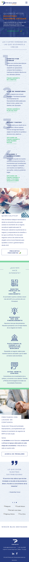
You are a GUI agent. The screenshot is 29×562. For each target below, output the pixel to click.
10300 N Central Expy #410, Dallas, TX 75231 (14, 549)
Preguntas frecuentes (14, 252)
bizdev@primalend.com (10, 547)
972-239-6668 (22, 547)
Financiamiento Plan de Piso (13, 109)
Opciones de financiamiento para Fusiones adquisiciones (13, 178)
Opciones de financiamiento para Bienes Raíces (13, 140)
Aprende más (13, 31)
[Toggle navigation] (26, 2)
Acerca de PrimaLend (15, 454)
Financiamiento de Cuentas (13, 78)
